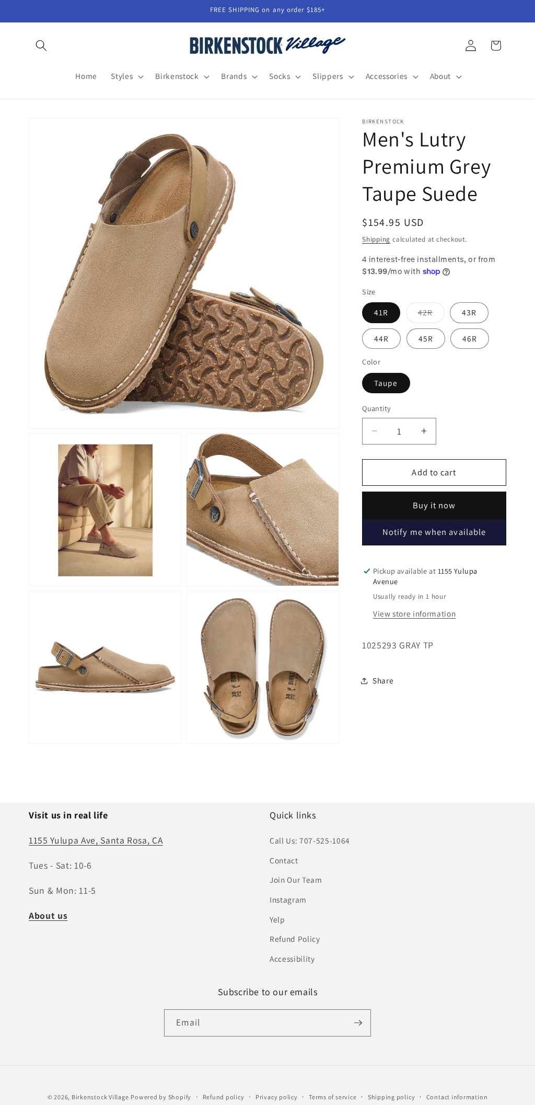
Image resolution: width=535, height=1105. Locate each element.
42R (431, 314)
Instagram (288, 899)
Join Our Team (296, 879)
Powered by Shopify (161, 1097)
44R (381, 338)
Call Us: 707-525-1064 (310, 840)
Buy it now (434, 505)
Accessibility (292, 958)
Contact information (457, 1097)
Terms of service (332, 1097)
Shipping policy (391, 1097)
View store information (414, 613)
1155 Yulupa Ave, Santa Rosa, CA (95, 840)
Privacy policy (276, 1097)
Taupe (386, 383)
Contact (284, 860)
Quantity (376, 408)
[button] (41, 45)
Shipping (376, 239)
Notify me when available (434, 532)
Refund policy (224, 1097)
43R (469, 312)
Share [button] (383, 680)
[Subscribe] (357, 1022)
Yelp (277, 919)
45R (425, 338)
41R (381, 312)
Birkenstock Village (100, 1097)
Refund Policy (295, 938)
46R (469, 338)
